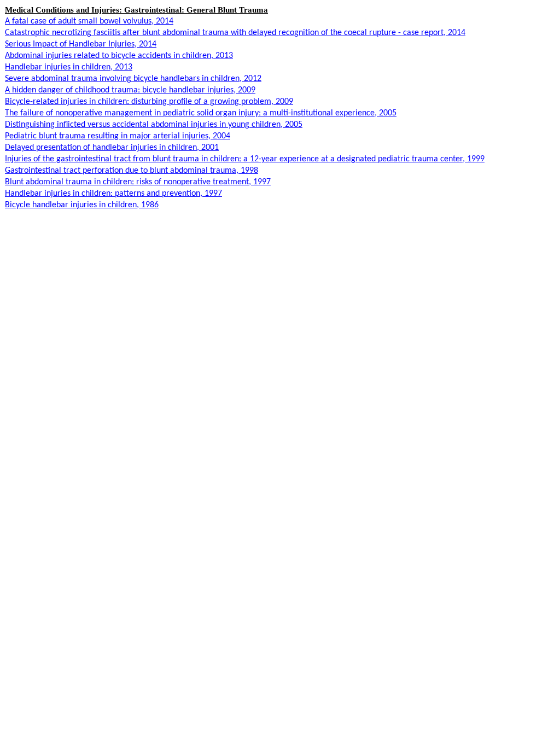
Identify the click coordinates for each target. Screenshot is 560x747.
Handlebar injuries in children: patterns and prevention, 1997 (113, 193)
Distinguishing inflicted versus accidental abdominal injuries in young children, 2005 (153, 124)
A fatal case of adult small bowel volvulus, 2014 (89, 21)
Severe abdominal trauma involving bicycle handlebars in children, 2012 (133, 78)
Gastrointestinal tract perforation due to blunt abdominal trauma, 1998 (131, 170)
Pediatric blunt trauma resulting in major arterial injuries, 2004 (117, 136)
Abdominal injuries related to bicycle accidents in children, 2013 (119, 55)
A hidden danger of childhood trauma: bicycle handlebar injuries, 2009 (130, 90)
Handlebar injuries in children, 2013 (68, 67)
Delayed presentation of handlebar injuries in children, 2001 (112, 147)
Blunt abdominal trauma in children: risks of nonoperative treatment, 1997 (138, 182)
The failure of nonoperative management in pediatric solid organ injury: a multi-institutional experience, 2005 (200, 113)
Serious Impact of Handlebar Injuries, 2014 (80, 44)
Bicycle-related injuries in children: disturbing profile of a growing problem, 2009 (149, 101)
